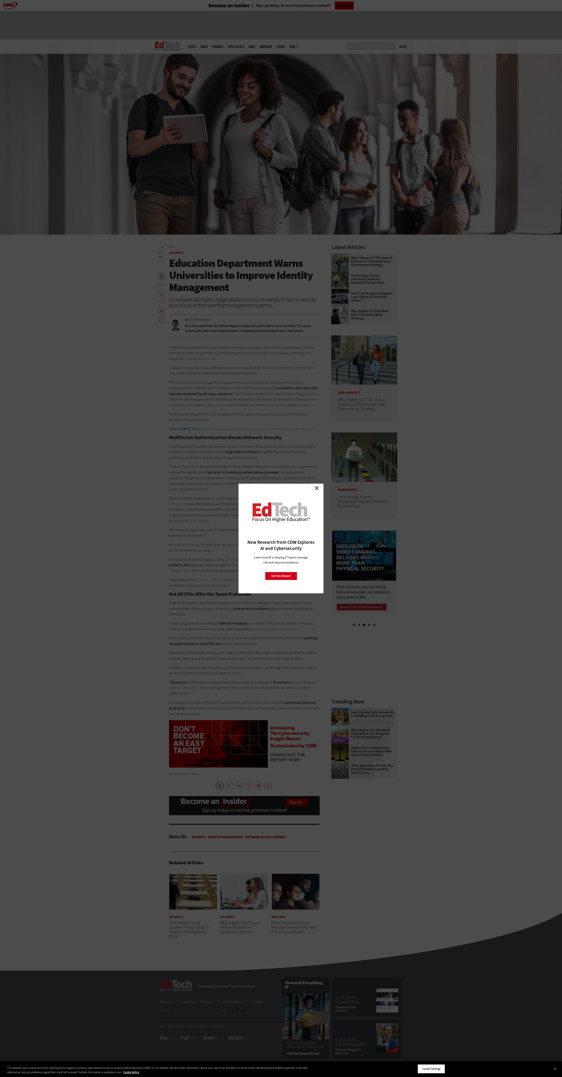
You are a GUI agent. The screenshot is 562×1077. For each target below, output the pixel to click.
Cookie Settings (431, 1069)
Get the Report (281, 576)
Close (316, 488)
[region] (281, 1069)
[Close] (555, 1068)
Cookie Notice (131, 1072)
